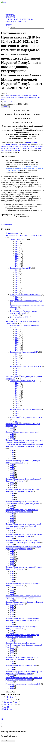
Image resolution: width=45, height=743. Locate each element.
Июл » (9, 709)
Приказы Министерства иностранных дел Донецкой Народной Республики (22, 636)
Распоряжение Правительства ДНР (24, 352)
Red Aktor (8, 102)
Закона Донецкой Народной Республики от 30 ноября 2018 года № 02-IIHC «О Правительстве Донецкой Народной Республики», (22, 148)
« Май (3, 709)
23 (8, 704)
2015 (16, 243)
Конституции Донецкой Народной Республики (19, 143)
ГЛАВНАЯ (10, 15)
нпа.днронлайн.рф (34, 713)
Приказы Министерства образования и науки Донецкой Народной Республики (23, 548)
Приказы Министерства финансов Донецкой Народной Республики (23, 480)
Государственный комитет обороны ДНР (26, 301)
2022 (16, 258)
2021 (3, 100)
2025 (16, 264)
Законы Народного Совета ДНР (22, 381)
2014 (16, 241)
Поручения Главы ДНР (19, 317)
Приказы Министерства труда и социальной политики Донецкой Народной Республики (23, 541)
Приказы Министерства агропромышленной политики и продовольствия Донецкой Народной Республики (23, 526)
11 (13, 699)
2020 (16, 254)
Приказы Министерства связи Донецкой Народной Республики (22, 628)
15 (5, 702)
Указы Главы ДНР (17, 239)
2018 (16, 250)
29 (5, 707)
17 (11, 702)
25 (13, 704)
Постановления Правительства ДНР (25, 97)
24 (11, 704)
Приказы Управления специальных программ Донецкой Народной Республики (24, 679)
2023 (16, 260)
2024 (16, 262)
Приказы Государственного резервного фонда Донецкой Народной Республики (24, 673)
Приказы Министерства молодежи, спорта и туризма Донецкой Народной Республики (23, 597)
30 (8, 707)
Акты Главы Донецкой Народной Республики (24, 235)
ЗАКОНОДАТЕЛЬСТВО (15, 21)
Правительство (8, 224)
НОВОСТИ (10, 17)
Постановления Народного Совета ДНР (26, 418)
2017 (16, 247)
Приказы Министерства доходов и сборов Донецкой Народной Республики (22, 490)
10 (11, 699)
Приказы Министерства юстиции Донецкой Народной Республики (23, 462)
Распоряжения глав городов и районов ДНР (23, 684)
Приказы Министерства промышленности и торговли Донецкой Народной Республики (23, 619)
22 (5, 704)
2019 (16, 252)
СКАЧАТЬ (5, 106)
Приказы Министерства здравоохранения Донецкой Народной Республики (22, 511)
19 (16, 702)
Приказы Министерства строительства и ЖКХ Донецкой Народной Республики (24, 535)
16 (8, 702)
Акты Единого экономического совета (25, 295)
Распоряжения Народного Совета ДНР (25, 409)
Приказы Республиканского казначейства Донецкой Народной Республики (22, 658)
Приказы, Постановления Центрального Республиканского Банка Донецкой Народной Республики (24, 645)
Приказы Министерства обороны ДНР (21, 665)
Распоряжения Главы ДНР (20, 268)
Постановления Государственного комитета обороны (23, 312)
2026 (16, 266)
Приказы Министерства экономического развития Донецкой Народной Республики (22, 503)
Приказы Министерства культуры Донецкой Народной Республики (23, 585)
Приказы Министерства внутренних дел (22, 432)
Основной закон (12, 233)
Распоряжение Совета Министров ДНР (25, 366)
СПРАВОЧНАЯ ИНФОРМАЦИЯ (19, 19)
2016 (16, 245)
